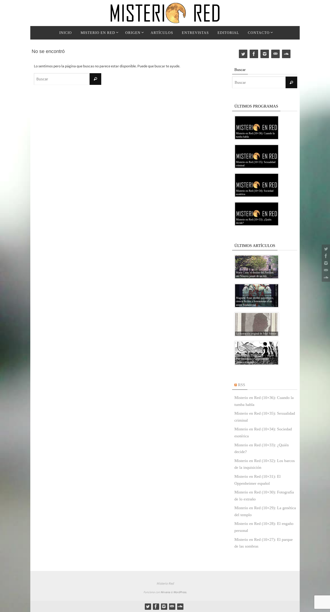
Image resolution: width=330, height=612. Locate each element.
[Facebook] (325, 256)
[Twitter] (325, 248)
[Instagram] (325, 263)
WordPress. (180, 592)
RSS (241, 385)
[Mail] (325, 270)
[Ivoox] (325, 277)
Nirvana (165, 592)
